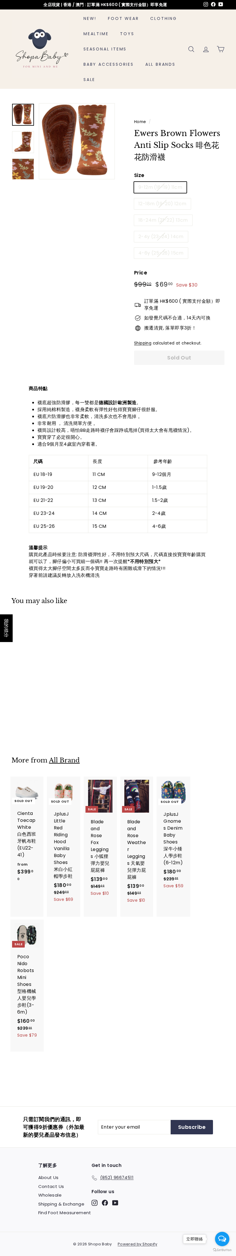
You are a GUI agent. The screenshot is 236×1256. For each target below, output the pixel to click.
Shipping (142, 343)
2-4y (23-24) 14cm (161, 236)
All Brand (64, 760)
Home (140, 122)
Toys (127, 34)
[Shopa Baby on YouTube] (115, 1202)
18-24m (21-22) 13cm (163, 220)
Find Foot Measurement (64, 1213)
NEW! (89, 18)
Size (139, 175)
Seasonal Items (105, 49)
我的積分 (6, 628)
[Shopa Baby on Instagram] (95, 1202)
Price (140, 272)
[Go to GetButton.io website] (222, 1250)
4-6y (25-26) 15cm (161, 253)
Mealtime (96, 34)
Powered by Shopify (137, 1244)
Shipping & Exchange (61, 1204)
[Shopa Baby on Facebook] (105, 1202)
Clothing (163, 18)
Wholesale (50, 1195)
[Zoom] (77, 141)
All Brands (160, 64)
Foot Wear (123, 18)
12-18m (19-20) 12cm (162, 203)
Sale (89, 79)
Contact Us (51, 1186)
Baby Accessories (108, 64)
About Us (48, 1177)
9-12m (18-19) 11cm (160, 187)
